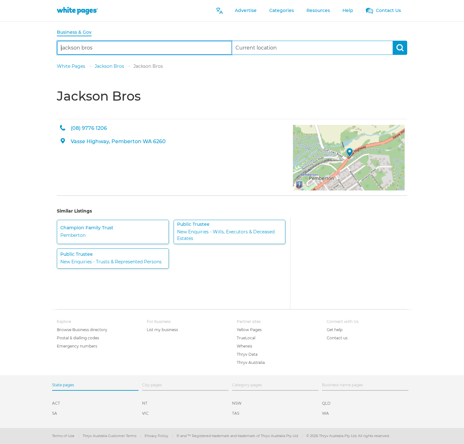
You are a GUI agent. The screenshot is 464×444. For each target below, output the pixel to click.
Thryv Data (247, 354)
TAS (235, 413)
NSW (236, 403)
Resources (318, 10)
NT (144, 403)
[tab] (77, 32)
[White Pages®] (77, 10)
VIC (145, 413)
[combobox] (144, 48)
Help (347, 10)
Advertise (246, 10)
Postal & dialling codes (78, 338)
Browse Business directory (82, 329)
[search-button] (400, 48)
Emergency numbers (77, 346)
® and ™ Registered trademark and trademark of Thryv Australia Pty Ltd (237, 436)
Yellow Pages (249, 329)
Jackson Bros (110, 66)
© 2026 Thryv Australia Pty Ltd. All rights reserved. (348, 436)
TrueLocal (246, 338)
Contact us (337, 338)
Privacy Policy (157, 436)
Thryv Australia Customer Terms (110, 436)
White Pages (71, 66)
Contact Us (388, 10)
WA (325, 413)
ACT (56, 403)
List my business (162, 329)
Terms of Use (63, 436)
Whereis (244, 346)
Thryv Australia (251, 362)
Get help (334, 329)
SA (54, 413)
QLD (326, 403)
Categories (281, 10)
